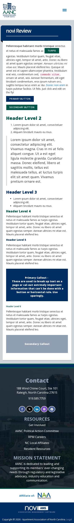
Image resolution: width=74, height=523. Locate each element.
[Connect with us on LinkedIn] (37, 409)
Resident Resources (37, 449)
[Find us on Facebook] (22, 409)
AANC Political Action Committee (37, 431)
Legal (69, 519)
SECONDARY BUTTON (21, 107)
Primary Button (20, 98)
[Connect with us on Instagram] (44, 409)
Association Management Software (37, 512)
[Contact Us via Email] (51, 409)
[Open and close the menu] (43, 10)
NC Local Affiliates (37, 443)
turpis (52, 50)
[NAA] (46, 496)
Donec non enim (55, 85)
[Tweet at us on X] (29, 409)
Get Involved (37, 425)
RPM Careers (37, 437)
